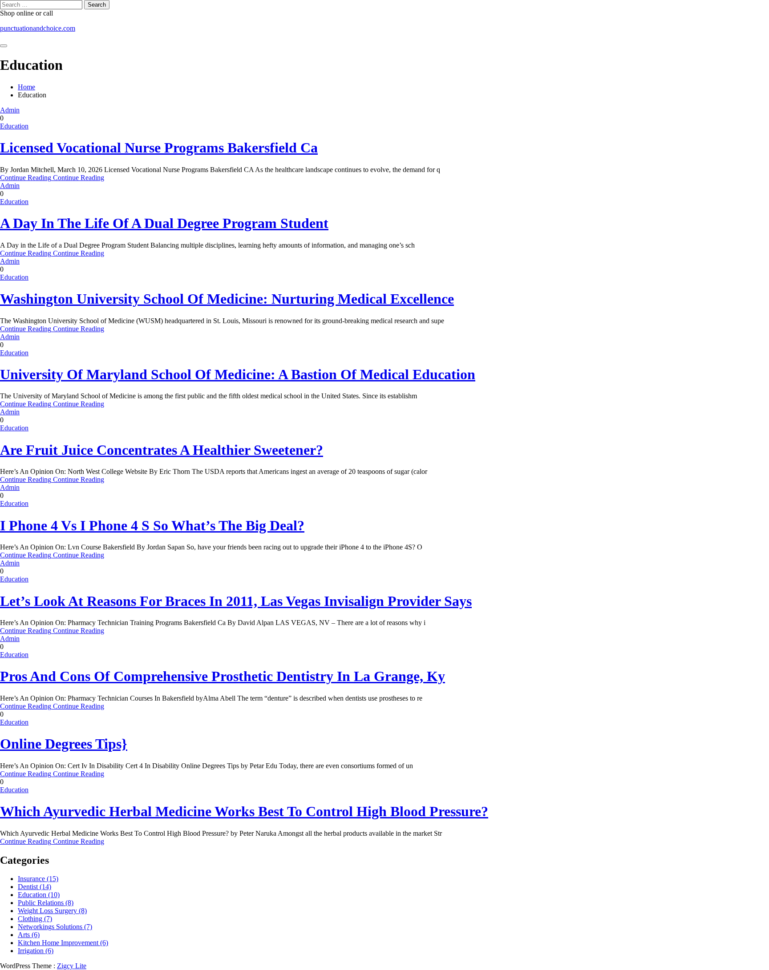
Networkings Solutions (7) (55, 926)
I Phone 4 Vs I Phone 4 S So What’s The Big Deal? (152, 525)
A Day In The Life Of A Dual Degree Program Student (164, 223)
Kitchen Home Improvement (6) (63, 942)
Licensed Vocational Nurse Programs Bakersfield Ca (159, 148)
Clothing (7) (35, 918)
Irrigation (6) (35, 950)
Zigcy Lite (71, 966)
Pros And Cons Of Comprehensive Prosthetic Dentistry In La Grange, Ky (222, 676)
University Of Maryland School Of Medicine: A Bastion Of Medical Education (237, 374)
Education (14, 126)
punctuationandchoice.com (37, 28)
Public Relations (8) (45, 902)
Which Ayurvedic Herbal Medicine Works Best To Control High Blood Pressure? (244, 811)
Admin (10, 110)
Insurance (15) (38, 878)
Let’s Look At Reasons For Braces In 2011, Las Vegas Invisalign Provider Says (236, 601)
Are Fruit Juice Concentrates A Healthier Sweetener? (161, 450)
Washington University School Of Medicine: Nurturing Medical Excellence (227, 299)
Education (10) (39, 894)
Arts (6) (29, 934)
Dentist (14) (34, 886)
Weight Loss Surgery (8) (52, 910)
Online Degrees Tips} (63, 744)
